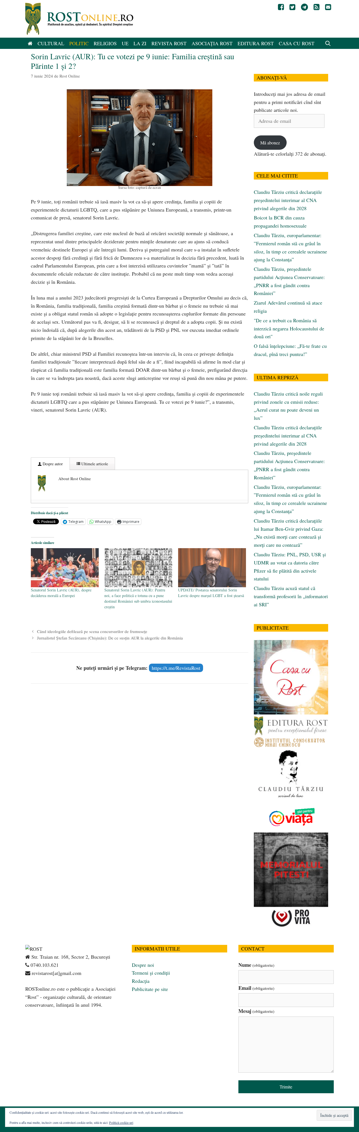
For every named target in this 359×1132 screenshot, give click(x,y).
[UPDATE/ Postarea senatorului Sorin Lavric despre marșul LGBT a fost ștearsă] (212, 567)
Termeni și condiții (151, 972)
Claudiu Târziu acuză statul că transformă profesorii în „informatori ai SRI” (291, 596)
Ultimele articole (94, 463)
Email (256, 988)
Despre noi (143, 964)
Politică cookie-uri (121, 1122)
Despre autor (52, 463)
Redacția (140, 980)
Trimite (286, 1087)
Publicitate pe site (150, 989)
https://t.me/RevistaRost (176, 667)
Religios (105, 43)
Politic (79, 43)
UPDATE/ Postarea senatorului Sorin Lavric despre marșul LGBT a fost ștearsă (211, 592)
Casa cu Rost (296, 43)
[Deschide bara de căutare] (328, 43)
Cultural (51, 43)
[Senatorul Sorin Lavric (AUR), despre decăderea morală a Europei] (65, 567)
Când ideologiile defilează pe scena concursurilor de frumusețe (92, 631)
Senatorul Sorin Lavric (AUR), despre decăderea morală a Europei (61, 592)
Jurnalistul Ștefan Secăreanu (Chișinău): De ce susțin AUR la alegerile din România (110, 638)
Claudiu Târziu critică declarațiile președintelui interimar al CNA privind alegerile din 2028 (288, 200)
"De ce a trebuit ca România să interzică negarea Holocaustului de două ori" (289, 328)
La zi (140, 43)
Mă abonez (270, 143)
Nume (256, 964)
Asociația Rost (212, 43)
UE (125, 43)
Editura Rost (256, 43)
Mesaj (256, 1011)
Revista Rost (169, 43)
